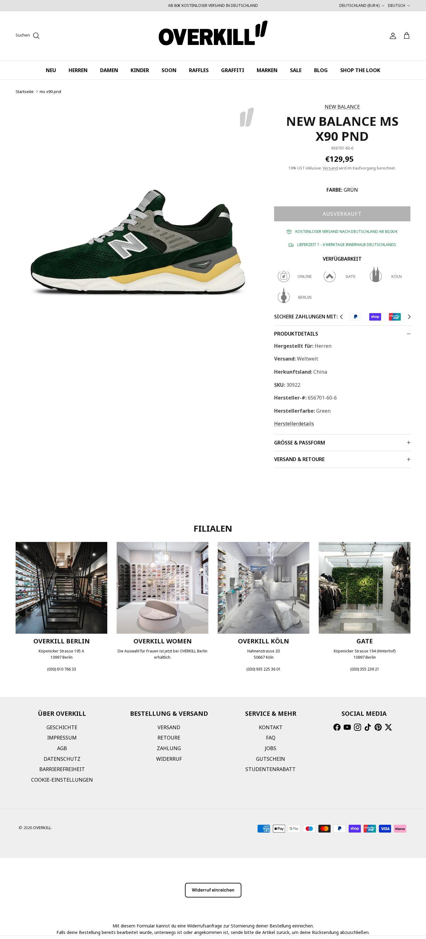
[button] (341, 317)
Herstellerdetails (294, 423)
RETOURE (168, 737)
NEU (51, 70)
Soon (169, 70)
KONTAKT (271, 727)
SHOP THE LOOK (360, 70)
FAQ (270, 737)
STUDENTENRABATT (270, 769)
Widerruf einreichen (213, 889)
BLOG (321, 70)
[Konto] (392, 36)
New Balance (342, 106)
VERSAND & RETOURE (299, 459)
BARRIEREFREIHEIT (62, 769)
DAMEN (109, 70)
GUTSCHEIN (270, 758)
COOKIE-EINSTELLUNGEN (62, 779)
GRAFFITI (232, 70)
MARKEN (267, 70)
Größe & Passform (299, 442)
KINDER (140, 70)
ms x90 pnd (50, 91)
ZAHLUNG (169, 748)
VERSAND (168, 727)
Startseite (25, 91)
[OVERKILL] (213, 36)
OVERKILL (42, 827)
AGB (62, 748)
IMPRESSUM (62, 737)
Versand (330, 168)
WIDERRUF (169, 758)
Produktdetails (296, 333)
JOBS (270, 748)
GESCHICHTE (61, 727)
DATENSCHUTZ (62, 758)
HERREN (78, 70)
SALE (296, 70)
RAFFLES (199, 70)
